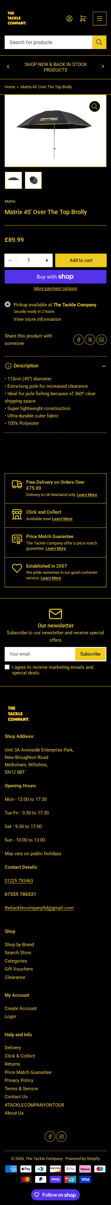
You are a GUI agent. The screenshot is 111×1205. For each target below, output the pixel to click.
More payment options (55, 288)
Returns (12, 1064)
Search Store (18, 952)
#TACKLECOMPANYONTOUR (34, 1105)
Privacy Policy (19, 1080)
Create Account (21, 1008)
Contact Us (16, 1096)
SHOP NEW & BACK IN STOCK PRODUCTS (56, 67)
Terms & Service (21, 1088)
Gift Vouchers (19, 969)
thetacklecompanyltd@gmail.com (39, 908)
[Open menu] (99, 18)
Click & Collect (20, 1056)
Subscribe (90, 654)
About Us (14, 1113)
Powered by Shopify (82, 1158)
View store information (37, 319)
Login (10, 1016)
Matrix (10, 201)
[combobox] (55, 42)
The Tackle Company (44, 1158)
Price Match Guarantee (28, 1072)
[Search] (99, 42)
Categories (16, 961)
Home (10, 87)
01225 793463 (19, 881)
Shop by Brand (19, 944)
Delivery (13, 1047)
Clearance (15, 977)
